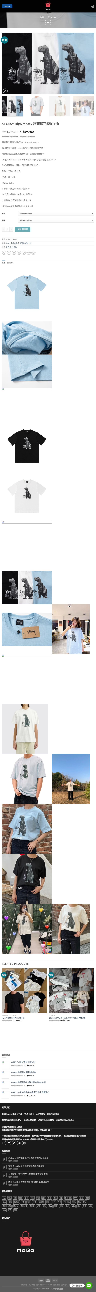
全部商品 (14, 243)
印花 (43, 1198)
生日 (53, 1202)
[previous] (7, 63)
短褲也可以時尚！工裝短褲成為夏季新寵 (26, 1166)
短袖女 (15, 1206)
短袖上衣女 (82, 1202)
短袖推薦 (24, 1206)
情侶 (7, 247)
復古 (4, 1202)
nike (4, 1198)
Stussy (8, 243)
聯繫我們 (24, 1285)
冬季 (32, 1198)
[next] (89, 63)
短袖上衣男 (7, 1206)
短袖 (15, 247)
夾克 (75, 1198)
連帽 (67, 1206)
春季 (28, 1202)
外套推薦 (68, 1198)
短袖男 (32, 1206)
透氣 (56, 1206)
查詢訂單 (64, 1285)
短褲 (38, 1206)
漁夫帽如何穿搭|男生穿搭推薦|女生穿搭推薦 (28, 1174)
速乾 (61, 1206)
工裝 (87, 1198)
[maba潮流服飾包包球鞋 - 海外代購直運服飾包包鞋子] (48, 6)
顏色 (3, 213)
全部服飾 (21, 243)
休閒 (15, 1198)
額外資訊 (10, 263)
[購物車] (92, 6)
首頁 (42, 17)
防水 (4, 1210)
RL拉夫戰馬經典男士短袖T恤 (13, 1018)
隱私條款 (56, 1285)
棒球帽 (41, 1202)
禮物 (44, 1206)
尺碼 (3, 220)
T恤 (9, 1198)
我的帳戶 (72, 1285)
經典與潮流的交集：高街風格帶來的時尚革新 (28, 1158)
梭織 (34, 1202)
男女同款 (66, 1202)
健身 (26, 1198)
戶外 (23, 1202)
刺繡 (38, 1198)
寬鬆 (81, 1198)
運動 (73, 1206)
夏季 (55, 1198)
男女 (11, 247)
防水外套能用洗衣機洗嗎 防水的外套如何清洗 (28, 1182)
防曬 (90, 1206)
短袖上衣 (51, 17)
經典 (50, 1206)
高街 (15, 1210)
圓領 (49, 1198)
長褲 (84, 1206)
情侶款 (16, 1202)
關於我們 (31, 1285)
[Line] (89, 1285)
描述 (3, 263)
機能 (47, 1202)
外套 (61, 1198)
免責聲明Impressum (44, 1285)
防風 (10, 1210)
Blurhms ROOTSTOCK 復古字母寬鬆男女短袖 (67, 1018)
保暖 (20, 1198)
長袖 (78, 1206)
